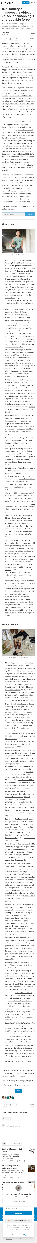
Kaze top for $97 (11, 838)
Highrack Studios (11, 704)
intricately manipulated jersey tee (17, 281)
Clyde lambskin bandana (26, 782)
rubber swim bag (15, 429)
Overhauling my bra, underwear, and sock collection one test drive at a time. (14, 1172)
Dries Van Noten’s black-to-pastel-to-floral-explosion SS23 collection (18, 261)
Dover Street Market (25, 130)
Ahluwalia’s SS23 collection (23, 604)
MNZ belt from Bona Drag (20, 201)
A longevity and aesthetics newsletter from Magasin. (10, 1155)
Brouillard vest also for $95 (21, 835)
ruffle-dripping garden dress (15, 284)
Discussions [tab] (16, 1143)
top (9, 515)
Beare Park (6, 170)
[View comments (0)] (11, 39)
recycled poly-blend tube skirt (20, 408)
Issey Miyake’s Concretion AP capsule (19, 516)
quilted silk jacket (24, 484)
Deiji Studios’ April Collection (16, 380)
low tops (23, 989)
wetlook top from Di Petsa (24, 177)
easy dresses (13, 401)
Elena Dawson (7, 138)
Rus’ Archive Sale (11, 819)
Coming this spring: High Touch (12, 1150)
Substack (9, 1239)
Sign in (33, 3)
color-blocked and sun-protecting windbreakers (20, 345)
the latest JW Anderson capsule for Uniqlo (17, 316)
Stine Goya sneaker (26, 588)
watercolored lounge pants (17, 303)
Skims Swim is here (12, 415)
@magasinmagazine (27, 1080)
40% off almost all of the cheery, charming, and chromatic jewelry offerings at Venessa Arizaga (19, 1048)
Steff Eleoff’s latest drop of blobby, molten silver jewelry (18, 610)
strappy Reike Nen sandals (18, 785)
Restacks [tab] (14, 1119)
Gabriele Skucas (25, 156)
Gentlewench (6, 162)
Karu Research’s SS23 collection (16, 468)
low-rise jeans (24, 981)
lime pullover (15, 978)
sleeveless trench (11, 357)
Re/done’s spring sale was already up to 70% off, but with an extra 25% (19, 964)
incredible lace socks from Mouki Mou (16, 101)
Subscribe (25, 3)
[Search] (33, 1144)
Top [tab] (4, 1143)
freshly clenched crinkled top (24, 300)
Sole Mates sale (21, 673)
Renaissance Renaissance (11, 159)
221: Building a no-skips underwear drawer (12, 1167)
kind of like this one (13, 199)
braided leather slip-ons (19, 1003)
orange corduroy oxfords (14, 857)
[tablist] (10, 1119)
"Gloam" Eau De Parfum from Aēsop (18, 575)
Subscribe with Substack (20, 1221)
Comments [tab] (6, 1119)
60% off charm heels (12, 690)
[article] (18, 1155)
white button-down (12, 371)
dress (16, 515)
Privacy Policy (25, 1229)
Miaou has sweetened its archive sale (18, 937)
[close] (31, 1185)
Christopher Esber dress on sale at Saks (18, 192)
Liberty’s (30, 165)
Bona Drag (9, 750)
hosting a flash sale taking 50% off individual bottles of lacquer (17, 798)
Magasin (11, 1076)
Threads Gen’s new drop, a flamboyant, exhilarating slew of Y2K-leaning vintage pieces (19, 449)
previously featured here (22, 556)
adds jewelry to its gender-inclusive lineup (20, 557)
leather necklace (23, 509)
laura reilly (5, 32)
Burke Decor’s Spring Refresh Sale (17, 1023)
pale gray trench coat (12, 295)
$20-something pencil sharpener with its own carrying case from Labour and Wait (17, 96)
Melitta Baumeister (9, 146)
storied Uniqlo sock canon (19, 355)
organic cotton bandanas (21, 1006)
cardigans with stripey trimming (19, 340)
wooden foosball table (22, 1028)
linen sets (23, 398)
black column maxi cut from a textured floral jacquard (18, 277)
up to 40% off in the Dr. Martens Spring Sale (20, 850)
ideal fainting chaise (12, 1031)
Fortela (29, 167)
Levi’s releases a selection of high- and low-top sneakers (19, 567)
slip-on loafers (27, 506)
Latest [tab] (9, 1143)
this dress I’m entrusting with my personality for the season (19, 385)
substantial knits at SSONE (21, 154)
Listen (33, 33)
